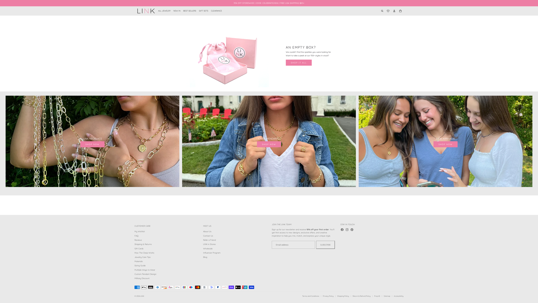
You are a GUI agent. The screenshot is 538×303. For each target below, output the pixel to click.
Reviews (138, 240)
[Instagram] (347, 229)
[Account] (394, 11)
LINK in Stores (209, 244)
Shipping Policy (343, 296)
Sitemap (387, 296)
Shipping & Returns (143, 244)
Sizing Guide (140, 265)
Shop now (92, 144)
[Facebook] (342, 229)
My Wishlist (139, 231)
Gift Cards (138, 248)
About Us (207, 231)
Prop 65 (377, 296)
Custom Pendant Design (145, 274)
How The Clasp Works (144, 253)
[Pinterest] (352, 229)
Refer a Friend (209, 240)
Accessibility (399, 296)
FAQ (136, 236)
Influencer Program (212, 253)
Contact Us (208, 236)
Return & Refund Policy (362, 296)
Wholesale (208, 248)
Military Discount (141, 278)
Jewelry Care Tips (142, 257)
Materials (138, 261)
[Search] (382, 11)
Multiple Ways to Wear (144, 270)
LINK (142, 296)
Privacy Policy (328, 296)
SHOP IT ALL (299, 62)
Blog (205, 257)
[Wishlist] (388, 11)
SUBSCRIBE (325, 245)
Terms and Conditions (310, 296)
